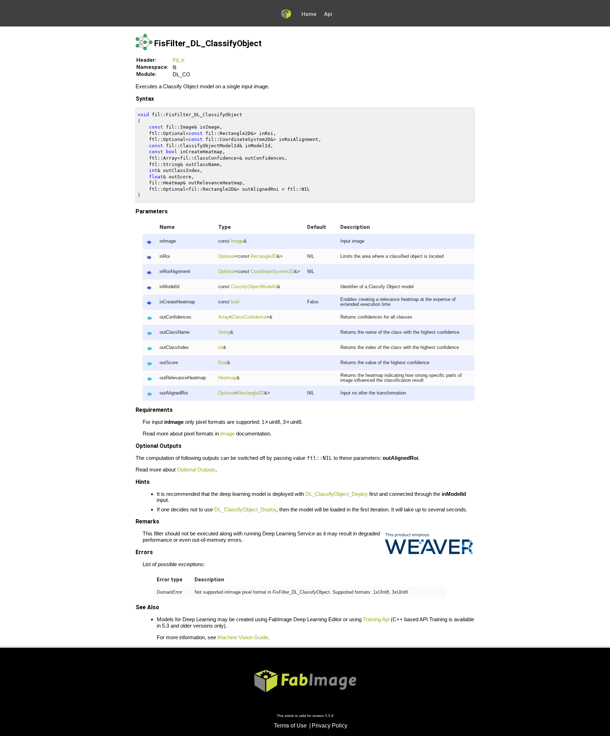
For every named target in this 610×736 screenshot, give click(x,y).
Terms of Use (290, 726)
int (220, 347)
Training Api (376, 619)
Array (223, 317)
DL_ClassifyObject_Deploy (336, 494)
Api (328, 14)
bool (235, 301)
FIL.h (178, 60)
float (222, 362)
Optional (226, 256)
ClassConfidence (249, 317)
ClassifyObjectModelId (254, 286)
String (224, 332)
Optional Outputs (196, 470)
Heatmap (227, 377)
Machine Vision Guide (242, 637)
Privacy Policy (329, 726)
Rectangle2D (264, 256)
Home (308, 14)
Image (237, 241)
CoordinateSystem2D (272, 271)
